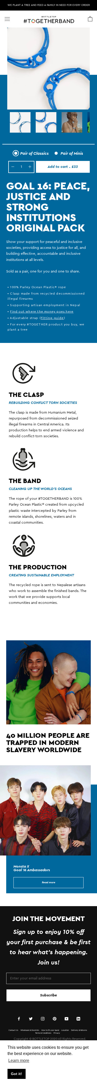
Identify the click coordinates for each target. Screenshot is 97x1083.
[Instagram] (42, 1019)
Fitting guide (52, 318)
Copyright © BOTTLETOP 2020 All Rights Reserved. (50, 1038)
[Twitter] (31, 1019)
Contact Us (13, 1030)
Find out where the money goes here (41, 311)
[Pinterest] (54, 1019)
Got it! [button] (16, 1074)
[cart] (90, 19)
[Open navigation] (7, 19)
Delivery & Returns (79, 1030)
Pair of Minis (72, 154)
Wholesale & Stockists (29, 1030)
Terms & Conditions (43, 1033)
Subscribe (48, 995)
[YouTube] (66, 1019)
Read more (48, 882)
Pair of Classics (34, 154)
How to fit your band (50, 1030)
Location (65, 1030)
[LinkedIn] (78, 1019)
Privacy (57, 1033)
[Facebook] (19, 1019)
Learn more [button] (18, 1060)
